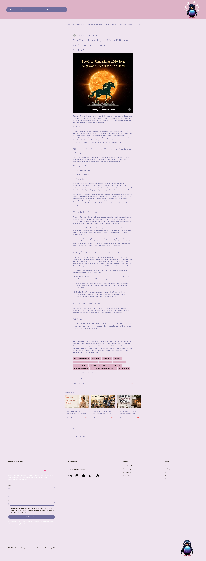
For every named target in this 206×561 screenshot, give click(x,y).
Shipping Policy (127, 472)
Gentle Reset (117, 358)
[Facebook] (84, 476)
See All (139, 392)
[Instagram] (77, 476)
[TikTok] (90, 476)
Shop (166, 472)
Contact (167, 482)
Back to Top (181, 560)
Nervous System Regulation (81, 358)
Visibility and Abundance (80, 365)
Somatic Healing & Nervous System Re (84, 372)
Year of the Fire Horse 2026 (114, 365)
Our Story (167, 469)
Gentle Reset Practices (126, 24)
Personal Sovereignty (80, 362)
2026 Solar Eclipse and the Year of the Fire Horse (103, 368)
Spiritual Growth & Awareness (95, 24)
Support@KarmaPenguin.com (76, 469)
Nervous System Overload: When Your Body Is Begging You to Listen (128, 412)
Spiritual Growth (107, 358)
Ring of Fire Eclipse (124, 368)
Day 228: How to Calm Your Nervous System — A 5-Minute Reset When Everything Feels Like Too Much (76, 412)
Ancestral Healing (92, 362)
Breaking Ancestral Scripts (81, 368)
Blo (165, 479)
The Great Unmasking (105, 362)
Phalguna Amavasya (119, 362)
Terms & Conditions (128, 465)
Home (166, 465)
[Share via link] (86, 378)
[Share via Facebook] (74, 378)
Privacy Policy (127, 469)
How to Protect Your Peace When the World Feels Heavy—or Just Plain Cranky (102, 412)
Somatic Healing (96, 358)
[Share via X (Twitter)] (78, 378)
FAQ (166, 475)
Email (10, 485)
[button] (78, 10)
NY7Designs (57, 548)
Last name (11, 500)
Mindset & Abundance (78, 24)
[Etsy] (70, 476)
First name (11, 493)
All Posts (67, 24)
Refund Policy (127, 475)
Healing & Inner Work (111, 24)
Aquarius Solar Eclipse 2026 (97, 365)
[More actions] (132, 35)
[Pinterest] (97, 476)
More (136, 24)
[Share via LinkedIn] (82, 378)
